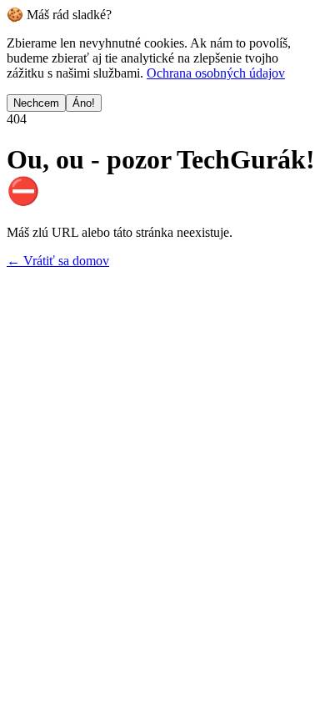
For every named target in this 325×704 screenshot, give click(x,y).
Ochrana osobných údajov (216, 73)
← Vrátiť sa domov (58, 261)
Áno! (83, 103)
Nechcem (36, 103)
